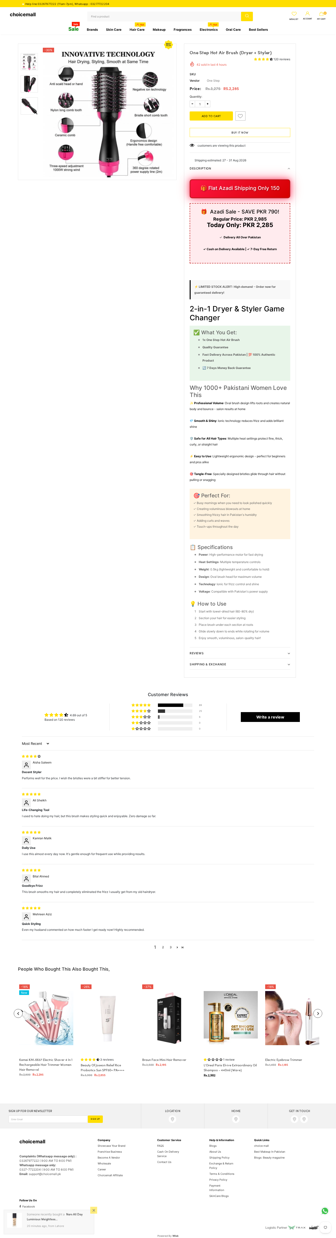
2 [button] (163, 947)
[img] (31, 756)
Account (307, 19)
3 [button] (171, 947)
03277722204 (73, 4)
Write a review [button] (270, 717)
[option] (108, 111)
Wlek (175, 1235)
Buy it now (239, 132)
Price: (195, 89)
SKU (193, 74)
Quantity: (196, 96)
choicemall (23, 14)
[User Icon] (307, 14)
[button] (264, 59)
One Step (213, 80)
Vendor (195, 80)
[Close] (93, 1210)
